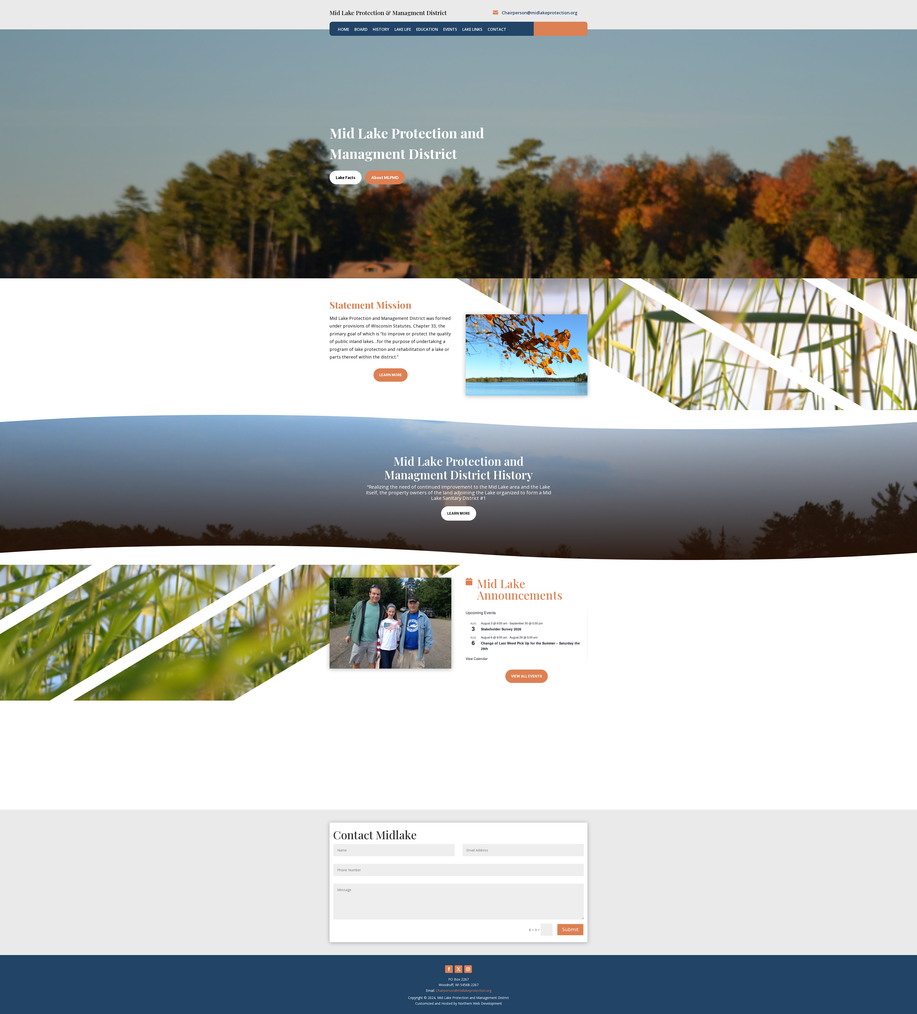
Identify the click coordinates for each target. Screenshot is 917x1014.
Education (427, 30)
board (361, 30)
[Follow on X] (458, 969)
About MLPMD (385, 177)
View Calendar (477, 658)
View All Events (526, 676)
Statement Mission (370, 304)
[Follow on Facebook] (449, 969)
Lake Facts (345, 177)
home (343, 30)
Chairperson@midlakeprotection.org (463, 990)
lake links (472, 30)
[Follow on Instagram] (468, 969)
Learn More (390, 375)
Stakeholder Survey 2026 (501, 629)
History (381, 30)
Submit (570, 929)
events (450, 30)
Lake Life (403, 30)
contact (497, 30)
